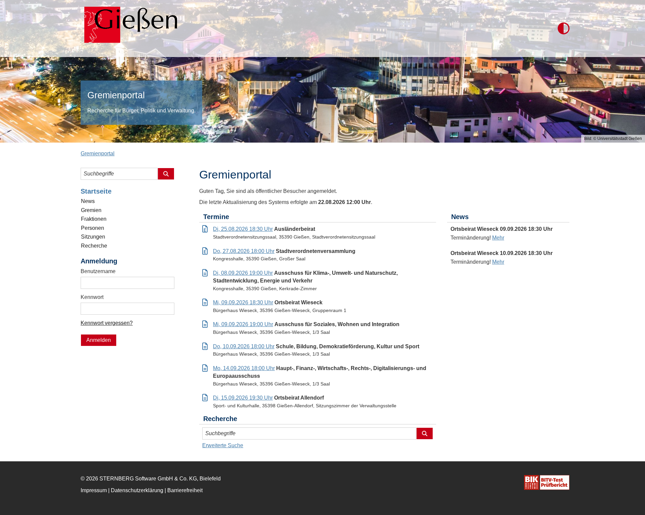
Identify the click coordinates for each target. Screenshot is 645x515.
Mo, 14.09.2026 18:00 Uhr (244, 368)
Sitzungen (93, 237)
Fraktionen (93, 219)
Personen (92, 228)
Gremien (91, 210)
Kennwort (92, 297)
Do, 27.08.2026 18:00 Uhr (243, 251)
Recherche (94, 246)
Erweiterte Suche (222, 445)
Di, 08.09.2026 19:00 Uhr (243, 273)
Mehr (498, 238)
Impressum (94, 490)
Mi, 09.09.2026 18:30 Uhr (243, 302)
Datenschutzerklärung (137, 490)
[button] (563, 28)
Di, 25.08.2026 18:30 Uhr (243, 229)
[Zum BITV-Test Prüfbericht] (546, 482)
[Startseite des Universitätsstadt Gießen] (129, 28)
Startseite (96, 191)
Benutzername (98, 271)
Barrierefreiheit (185, 490)
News (88, 201)
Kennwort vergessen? (107, 323)
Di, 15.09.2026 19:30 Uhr (243, 398)
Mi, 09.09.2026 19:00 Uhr (243, 324)
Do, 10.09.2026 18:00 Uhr (243, 346)
